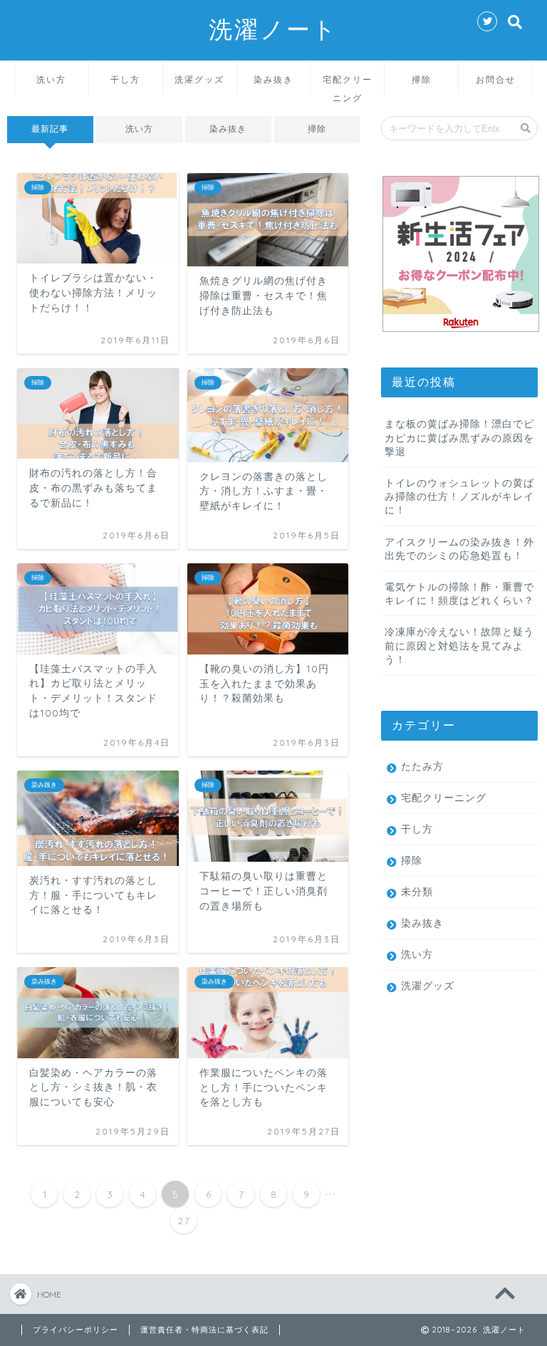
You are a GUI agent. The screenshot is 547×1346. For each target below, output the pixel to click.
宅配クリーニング (348, 84)
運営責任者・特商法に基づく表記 (204, 1330)
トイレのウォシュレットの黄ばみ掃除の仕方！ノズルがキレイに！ (459, 496)
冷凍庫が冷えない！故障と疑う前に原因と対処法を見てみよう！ (459, 644)
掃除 (422, 79)
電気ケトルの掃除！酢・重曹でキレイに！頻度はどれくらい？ (459, 593)
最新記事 (49, 128)
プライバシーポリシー (75, 1330)
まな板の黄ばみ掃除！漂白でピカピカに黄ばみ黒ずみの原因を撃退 (459, 437)
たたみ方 (422, 766)
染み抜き (273, 79)
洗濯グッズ (199, 79)
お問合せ (496, 79)
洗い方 (51, 79)
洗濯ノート (273, 28)
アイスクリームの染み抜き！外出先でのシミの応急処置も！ (459, 548)
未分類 (417, 891)
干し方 (125, 79)
